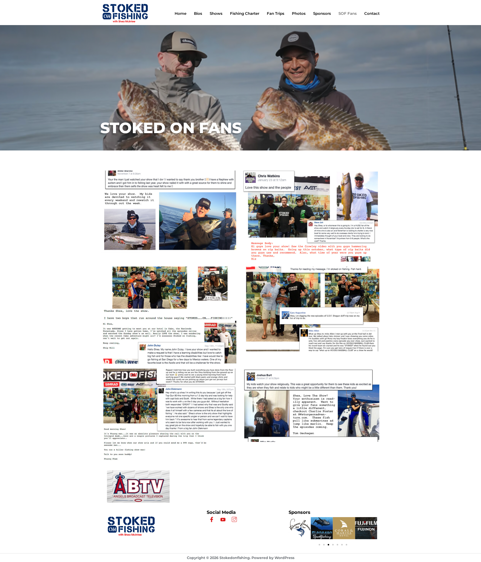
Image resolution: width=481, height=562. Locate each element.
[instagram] (234, 520)
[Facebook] (211, 520)
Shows (216, 13)
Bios (198, 13)
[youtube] (223, 520)
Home (180, 13)
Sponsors (322, 13)
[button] (319, 544)
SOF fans (347, 13)
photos (299, 13)
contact (372, 13)
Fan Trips (275, 13)
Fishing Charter (244, 13)
